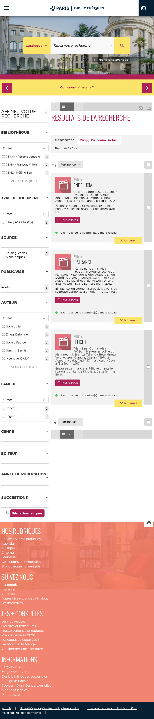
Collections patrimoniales (21, 562)
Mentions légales (14, 690)
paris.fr (6, 708)
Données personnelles (33, 685)
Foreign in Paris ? (15, 681)
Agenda (8, 543)
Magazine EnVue (14, 672)
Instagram (10, 589)
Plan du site (11, 695)
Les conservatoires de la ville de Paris (112, 708)
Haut (148, 523)
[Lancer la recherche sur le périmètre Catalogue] (122, 45)
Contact (17, 667)
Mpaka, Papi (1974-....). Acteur (86, 360)
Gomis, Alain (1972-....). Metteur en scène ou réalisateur (84, 271)
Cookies (8, 685)
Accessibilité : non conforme (21, 712)
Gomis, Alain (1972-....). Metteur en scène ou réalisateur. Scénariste (84, 351)
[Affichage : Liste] (67, 106)
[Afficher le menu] (6, 8)
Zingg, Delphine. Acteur (71, 197)
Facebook (9, 585)
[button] (146, 8)
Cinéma (8, 552)
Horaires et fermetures (19, 626)
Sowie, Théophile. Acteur (84, 280)
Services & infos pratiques (21, 539)
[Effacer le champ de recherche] (111, 45)
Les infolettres (12, 603)
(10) (23, 181)
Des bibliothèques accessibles (25, 676)
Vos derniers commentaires (23, 649)
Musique (8, 548)
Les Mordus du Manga (19, 644)
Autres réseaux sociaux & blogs (25, 598)
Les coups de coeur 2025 (21, 640)
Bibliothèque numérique (21, 566)
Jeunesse (9, 557)
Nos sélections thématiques (23, 631)
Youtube (8, 594)
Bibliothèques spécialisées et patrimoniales (49, 708)
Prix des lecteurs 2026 (18, 635)
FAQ (5, 667)
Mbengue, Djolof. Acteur (92, 194)
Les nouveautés (13, 621)
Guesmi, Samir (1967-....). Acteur (95, 191)
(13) (23, 367)
